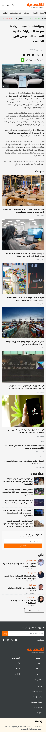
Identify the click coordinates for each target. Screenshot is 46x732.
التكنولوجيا (16, 658)
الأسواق (35, 13)
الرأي (18, 663)
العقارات (38, 679)
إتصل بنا (39, 713)
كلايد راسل (32, 585)
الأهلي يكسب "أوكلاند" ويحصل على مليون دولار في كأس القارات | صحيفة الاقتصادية (17, 492)
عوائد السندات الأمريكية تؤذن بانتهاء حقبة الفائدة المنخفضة (20, 577)
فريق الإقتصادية (37, 691)
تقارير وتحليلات (15, 13)
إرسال (5, 633)
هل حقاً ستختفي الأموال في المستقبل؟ (23, 601)
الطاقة (5, 13)
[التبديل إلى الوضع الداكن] (13, 5)
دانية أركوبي (31, 597)
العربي (36, 18)
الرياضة (17, 674)
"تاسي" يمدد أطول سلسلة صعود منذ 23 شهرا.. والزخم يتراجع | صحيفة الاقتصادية (18, 512)
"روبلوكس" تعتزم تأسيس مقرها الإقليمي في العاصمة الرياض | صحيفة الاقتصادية (17, 481)
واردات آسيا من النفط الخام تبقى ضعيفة (21, 589)
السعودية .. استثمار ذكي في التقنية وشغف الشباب (19, 564)
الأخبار (42, 441)
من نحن (39, 686)
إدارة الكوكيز (38, 707)
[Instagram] (7, 639)
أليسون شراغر (31, 573)
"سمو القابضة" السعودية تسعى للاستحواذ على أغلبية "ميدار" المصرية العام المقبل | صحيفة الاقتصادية (17, 523)
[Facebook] (3, 639)
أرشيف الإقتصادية (36, 697)
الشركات (26, 13)
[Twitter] (12, 640)
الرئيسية (43, 13)
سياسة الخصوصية (36, 702)
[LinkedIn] (16, 640)
